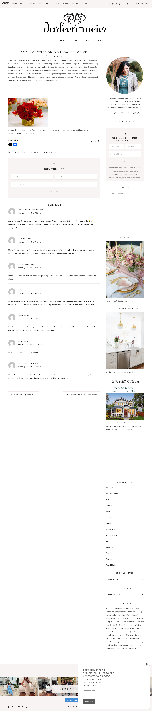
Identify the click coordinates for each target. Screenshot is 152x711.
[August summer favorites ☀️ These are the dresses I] (28, 686)
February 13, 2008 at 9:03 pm (29, 213)
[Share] (90, 141)
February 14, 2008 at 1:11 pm (29, 367)
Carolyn (22, 316)
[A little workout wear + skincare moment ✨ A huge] (47, 686)
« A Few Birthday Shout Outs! (24, 395)
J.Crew (108, 517)
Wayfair (109, 559)
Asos (108, 500)
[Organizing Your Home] (125, 369)
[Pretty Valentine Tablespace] (125, 298)
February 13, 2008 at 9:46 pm (29, 242)
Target (108, 553)
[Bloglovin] (126, 121)
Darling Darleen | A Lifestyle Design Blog (76, 23)
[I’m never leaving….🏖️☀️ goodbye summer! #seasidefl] (9, 686)
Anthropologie (112, 494)
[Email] (133, 121)
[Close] (148, 664)
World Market (111, 565)
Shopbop (109, 547)
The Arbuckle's (26, 363)
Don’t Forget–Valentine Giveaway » (81, 395)
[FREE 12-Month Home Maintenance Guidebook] (125, 420)
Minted (109, 523)
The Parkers (24, 264)
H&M (108, 511)
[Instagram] (122, 121)
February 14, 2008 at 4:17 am (29, 293)
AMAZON (109, 488)
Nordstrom (110, 529)
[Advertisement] (51, 90)
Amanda (22, 341)
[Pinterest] (119, 121)
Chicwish (109, 505)
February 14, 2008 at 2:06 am (29, 268)
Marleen (22, 239)
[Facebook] (115, 121)
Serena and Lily (112, 535)
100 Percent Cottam (28, 210)
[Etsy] (129, 121)
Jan (19, 290)
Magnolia (21, 130)
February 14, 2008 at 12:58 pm (30, 344)
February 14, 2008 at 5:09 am (29, 319)
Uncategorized (50, 152)
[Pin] (97, 141)
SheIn (108, 541)
